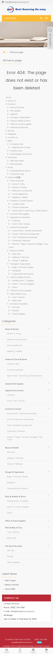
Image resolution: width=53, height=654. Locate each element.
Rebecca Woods (12, 585)
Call (20, 652)
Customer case (17, 174)
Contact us (13, 137)
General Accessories (19, 127)
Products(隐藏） (15, 177)
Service (11, 130)
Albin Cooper (10, 580)
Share (6, 652)
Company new (16, 144)
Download (12, 157)
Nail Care (16, 254)
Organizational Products (22, 274)
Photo (10, 167)
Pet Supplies (15, 110)
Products (12, 104)
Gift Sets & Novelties (19, 303)
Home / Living (18, 184)
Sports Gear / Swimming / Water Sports (29, 210)
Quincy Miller (10, 589)
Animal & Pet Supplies (19, 214)
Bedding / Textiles (20, 197)
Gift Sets (16, 307)
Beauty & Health (17, 250)
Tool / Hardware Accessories (24, 237)
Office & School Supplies (20, 124)
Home (8, 97)
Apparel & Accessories (20, 217)
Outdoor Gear (18, 204)
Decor (15, 287)
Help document (17, 160)
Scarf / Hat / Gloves (21, 224)
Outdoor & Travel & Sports (21, 200)
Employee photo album (20, 170)
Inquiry (33, 652)
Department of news (21, 147)
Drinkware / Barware (21, 240)
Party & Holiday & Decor (20, 120)
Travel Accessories (20, 207)
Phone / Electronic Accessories (25, 234)
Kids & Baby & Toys (18, 293)
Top (46, 652)
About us (12, 100)
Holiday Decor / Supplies (23, 280)
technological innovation (21, 154)
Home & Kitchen (17, 107)
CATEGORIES (10, 18)
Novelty (15, 310)
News (10, 140)
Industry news (16, 150)
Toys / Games (18, 297)
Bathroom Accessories (22, 190)
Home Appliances (20, 194)
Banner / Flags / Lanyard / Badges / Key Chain (24, 438)
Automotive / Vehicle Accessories (27, 230)
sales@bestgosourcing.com (17, 2)
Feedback (12, 134)
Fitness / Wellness (20, 260)
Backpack (16, 270)
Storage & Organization (20, 117)
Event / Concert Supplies (23, 283)
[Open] (50, 38)
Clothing (16, 220)
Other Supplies (18, 313)
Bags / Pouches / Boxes (22, 267)
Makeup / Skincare (20, 257)
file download (16, 164)
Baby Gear (16, 300)
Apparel (13, 114)
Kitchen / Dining (19, 187)
